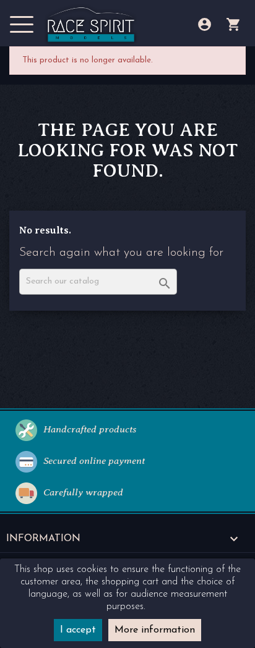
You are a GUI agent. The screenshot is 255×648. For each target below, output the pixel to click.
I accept (78, 630)
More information (155, 630)
